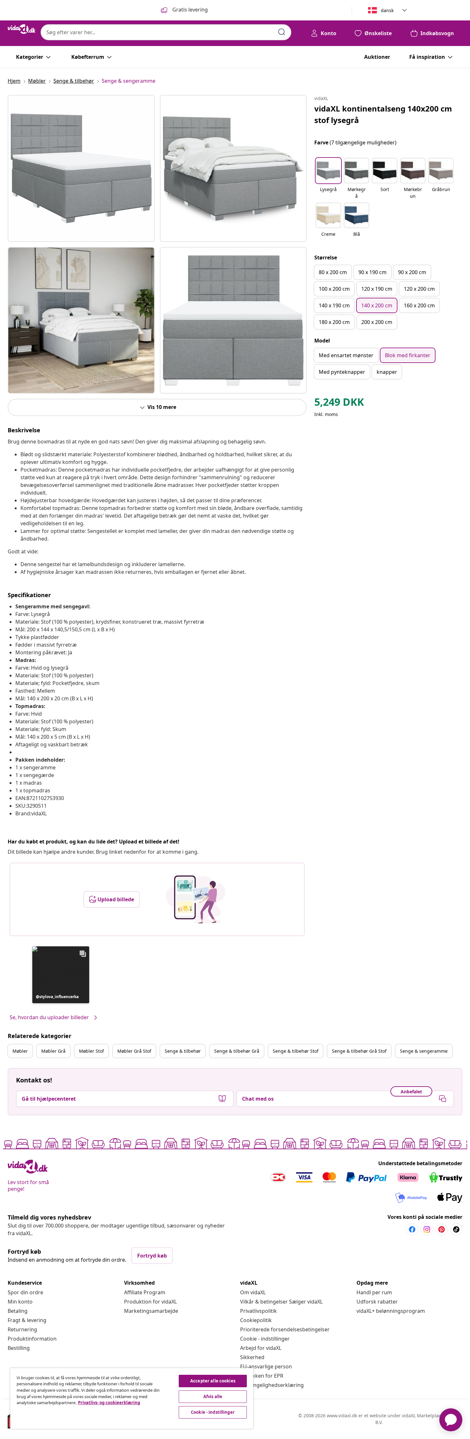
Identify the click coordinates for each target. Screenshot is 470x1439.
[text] (339, 403)
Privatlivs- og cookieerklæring (109, 1402)
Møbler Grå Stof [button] (134, 1051)
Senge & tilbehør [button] (183, 1051)
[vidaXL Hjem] (21, 29)
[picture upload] (195, 899)
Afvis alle (212, 1396)
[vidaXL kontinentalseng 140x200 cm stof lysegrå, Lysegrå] (81, 168)
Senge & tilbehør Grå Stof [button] (359, 1051)
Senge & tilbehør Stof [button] (295, 1051)
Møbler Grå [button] (53, 1051)
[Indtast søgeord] (282, 32)
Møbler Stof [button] (91, 1051)
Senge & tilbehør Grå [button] (236, 1051)
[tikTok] (456, 1229)
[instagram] (427, 1229)
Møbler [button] (20, 1051)
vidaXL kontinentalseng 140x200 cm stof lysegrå (383, 114)
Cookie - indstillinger (265, 1338)
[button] (60, 974)
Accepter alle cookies (212, 1381)
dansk (387, 10)
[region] (131, 1398)
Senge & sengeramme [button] (424, 1051)
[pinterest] (441, 1229)
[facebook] (412, 1229)
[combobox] (166, 32)
